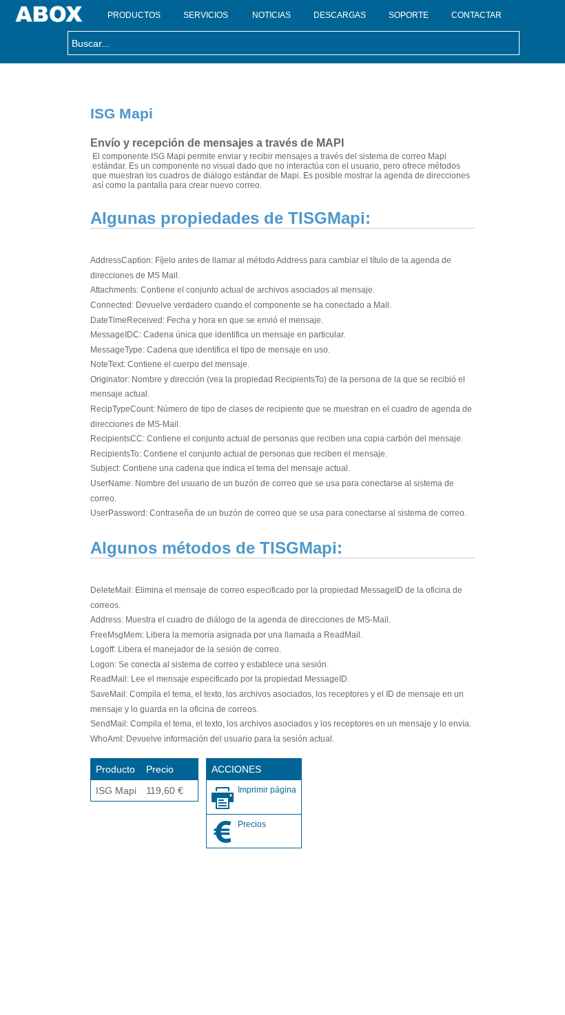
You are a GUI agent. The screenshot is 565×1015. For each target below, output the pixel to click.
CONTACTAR (476, 15)
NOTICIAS (271, 15)
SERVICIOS (205, 15)
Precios (252, 824)
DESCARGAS (340, 15)
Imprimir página (267, 790)
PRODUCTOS (134, 15)
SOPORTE (409, 15)
